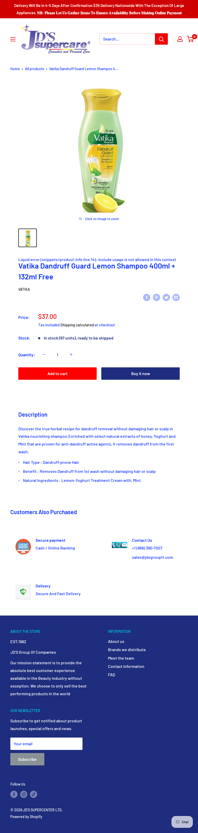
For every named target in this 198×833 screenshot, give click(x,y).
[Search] (161, 39)
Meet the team (121, 658)
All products (34, 69)
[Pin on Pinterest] (156, 297)
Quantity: (26, 354)
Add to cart (57, 373)
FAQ (111, 674)
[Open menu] (12, 39)
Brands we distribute (127, 649)
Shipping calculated (77, 324)
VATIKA (24, 289)
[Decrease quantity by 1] (43, 354)
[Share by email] (176, 297)
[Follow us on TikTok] (33, 794)
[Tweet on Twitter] (166, 297)
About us (116, 641)
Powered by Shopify (26, 816)
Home (15, 69)
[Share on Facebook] (146, 297)
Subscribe (27, 759)
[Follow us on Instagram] (23, 794)
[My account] (180, 39)
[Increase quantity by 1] (71, 354)
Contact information (126, 666)
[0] (190, 39)
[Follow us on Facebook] (14, 794)
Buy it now (140, 373)
